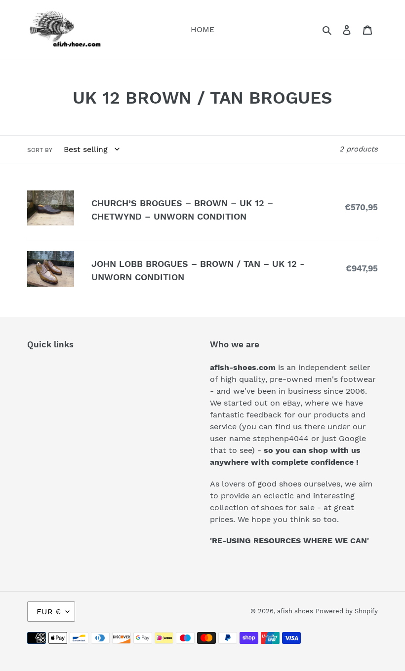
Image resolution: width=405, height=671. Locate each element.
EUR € (49, 611)
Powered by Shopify (347, 611)
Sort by (39, 150)
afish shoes (295, 611)
